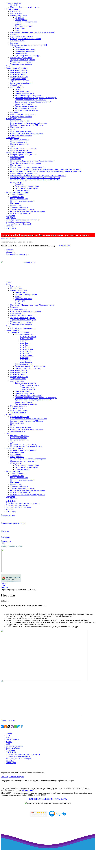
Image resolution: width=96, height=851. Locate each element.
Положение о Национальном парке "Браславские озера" (32, 161)
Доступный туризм (18, 412)
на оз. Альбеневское (28, 337)
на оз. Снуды (25, 353)
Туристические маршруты (25, 108)
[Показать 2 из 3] (29, 270)
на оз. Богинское (26, 339)
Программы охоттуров (19, 144)
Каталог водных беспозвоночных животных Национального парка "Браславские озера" (45, 169)
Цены (12, 129)
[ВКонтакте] (2, 726)
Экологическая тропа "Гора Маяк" (28, 96)
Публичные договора (18, 410)
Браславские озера (8, 238)
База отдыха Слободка (19, 77)
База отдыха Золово (18, 74)
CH (69, 246)
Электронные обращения (25, 49)
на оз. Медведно (26, 349)
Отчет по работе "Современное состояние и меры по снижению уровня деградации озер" (46, 171)
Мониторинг (15, 159)
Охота (8, 138)
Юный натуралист (22, 190)
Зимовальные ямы (17, 431)
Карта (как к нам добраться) (21, 37)
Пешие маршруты (27, 387)
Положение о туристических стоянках (30, 366)
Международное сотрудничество (23, 173)
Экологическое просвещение (26, 188)
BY (63, 246)
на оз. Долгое (25, 343)
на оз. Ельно (25, 345)
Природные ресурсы (18, 16)
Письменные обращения (25, 51)
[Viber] (12, 726)
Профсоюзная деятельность (21, 58)
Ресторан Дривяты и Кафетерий (18, 224)
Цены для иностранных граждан (23, 148)
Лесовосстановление (18, 195)
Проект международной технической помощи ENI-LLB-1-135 (35, 180)
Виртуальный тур (17, 41)
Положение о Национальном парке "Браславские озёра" (32, 32)
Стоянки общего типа (23, 364)
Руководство (15, 11)
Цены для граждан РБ (19, 150)
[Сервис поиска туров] (57, 816)
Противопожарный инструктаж (27, 368)
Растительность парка (23, 26)
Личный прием (21, 53)
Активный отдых (17, 87)
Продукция (10, 216)
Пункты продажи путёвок (20, 427)
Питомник (14, 203)
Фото (12, 146)
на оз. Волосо (25, 360)
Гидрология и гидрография (26, 22)
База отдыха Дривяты (19, 70)
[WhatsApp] (15, 726)
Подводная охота (17, 127)
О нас (8, 9)
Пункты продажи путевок (20, 131)
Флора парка (20, 28)
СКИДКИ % (11, 218)
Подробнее (16, 3)
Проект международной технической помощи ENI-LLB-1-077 (35, 178)
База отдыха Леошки (18, 72)
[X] (8, 726)
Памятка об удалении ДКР (20, 214)
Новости (9, 66)
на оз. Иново (25, 347)
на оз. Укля (24, 358)
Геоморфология (21, 20)
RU (60, 246)
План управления (17, 165)
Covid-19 (13, 5)
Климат (18, 24)
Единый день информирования (22, 328)
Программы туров (22, 91)
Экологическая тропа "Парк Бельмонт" (30, 100)
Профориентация (17, 157)
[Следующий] (33, 273)
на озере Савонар (26, 356)
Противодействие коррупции (17, 254)
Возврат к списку (8, 720)
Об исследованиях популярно (27, 186)
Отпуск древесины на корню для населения (27, 211)
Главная (9, 3)
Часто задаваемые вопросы (21, 64)
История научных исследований (23, 155)
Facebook (4, 777)
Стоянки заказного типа (24, 335)
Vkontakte (12, 777)
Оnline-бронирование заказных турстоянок (23, 220)
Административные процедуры (27, 56)
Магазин (13, 499)
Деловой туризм (16, 85)
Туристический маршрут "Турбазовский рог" (33, 102)
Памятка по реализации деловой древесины (27, 495)
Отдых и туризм (12, 68)
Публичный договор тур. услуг (22, 115)
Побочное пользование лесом (22, 201)
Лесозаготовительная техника (22, 209)
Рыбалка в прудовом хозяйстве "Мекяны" (27, 125)
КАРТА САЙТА (60, 799)
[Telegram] (22, 726)
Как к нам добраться (18, 309)
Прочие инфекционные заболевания (24, 7)
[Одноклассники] (5, 726)
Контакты (14, 43)
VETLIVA (10, 226)
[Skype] (18, 726)
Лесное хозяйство (13, 192)
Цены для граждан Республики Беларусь (26, 446)
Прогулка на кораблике (24, 93)
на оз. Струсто (25, 351)
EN (66, 246)
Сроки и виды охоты (18, 142)
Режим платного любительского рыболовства (28, 123)
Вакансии (14, 34)
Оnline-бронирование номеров (18, 222)
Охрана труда (15, 205)
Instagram (20, 777)
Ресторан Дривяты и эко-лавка (27, 110)
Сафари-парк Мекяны (23, 104)
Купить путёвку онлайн (19, 121)
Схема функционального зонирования (25, 39)
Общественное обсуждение (21, 62)
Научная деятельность (14, 152)
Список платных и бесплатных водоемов (26, 133)
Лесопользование (17, 197)
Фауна (17, 30)
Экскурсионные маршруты (26, 106)
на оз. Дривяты (26, 362)
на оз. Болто (24, 341)
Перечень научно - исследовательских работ (28, 167)
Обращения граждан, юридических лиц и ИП (28, 45)
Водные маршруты (27, 389)
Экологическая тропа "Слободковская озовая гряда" (36, 98)
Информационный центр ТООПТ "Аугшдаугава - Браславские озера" (38, 176)
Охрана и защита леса (19, 199)
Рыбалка (9, 119)
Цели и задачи (16, 13)
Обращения (10, 252)
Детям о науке (16, 182)
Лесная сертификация (19, 207)
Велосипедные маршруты (30, 385)
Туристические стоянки (19, 81)
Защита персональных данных (22, 60)
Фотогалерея (11, 228)
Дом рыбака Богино (18, 79)
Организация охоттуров (19, 140)
